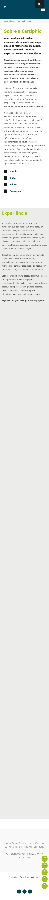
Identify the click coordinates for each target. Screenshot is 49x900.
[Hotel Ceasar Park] (21, 322)
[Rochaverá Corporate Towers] (21, 797)
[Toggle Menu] (43, 9)
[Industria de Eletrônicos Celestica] (21, 418)
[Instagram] (45, 865)
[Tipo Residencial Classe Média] (21, 637)
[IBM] (21, 386)
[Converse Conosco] (45, 872)
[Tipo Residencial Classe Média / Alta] (21, 605)
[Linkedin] (45, 859)
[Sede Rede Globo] (21, 701)
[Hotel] (14, 573)
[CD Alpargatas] (20, 480)
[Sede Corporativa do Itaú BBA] (21, 733)
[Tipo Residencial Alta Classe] (14, 669)
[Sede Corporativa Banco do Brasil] (21, 765)
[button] (24, 171)
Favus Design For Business (30, 877)
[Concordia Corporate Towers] (21, 354)
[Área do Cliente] (45, 879)
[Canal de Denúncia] (45, 886)
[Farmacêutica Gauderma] (21, 450)
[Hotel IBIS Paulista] (21, 542)
